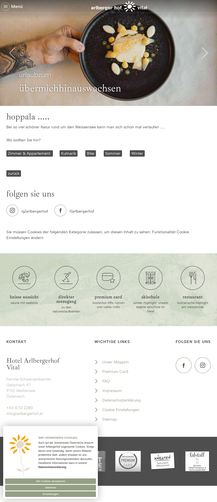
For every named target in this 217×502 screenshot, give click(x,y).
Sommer (112, 153)
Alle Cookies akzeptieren (50, 481)
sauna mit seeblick (24, 303)
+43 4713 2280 (19, 407)
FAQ (106, 381)
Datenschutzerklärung (121, 400)
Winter (137, 153)
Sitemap (109, 419)
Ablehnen (50, 487)
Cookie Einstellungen (120, 409)
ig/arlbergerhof (34, 211)
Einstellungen (50, 494)
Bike (90, 153)
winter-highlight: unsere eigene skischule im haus (150, 307)
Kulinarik (68, 153)
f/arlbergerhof (82, 211)
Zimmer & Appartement (29, 153)
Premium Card (115, 371)
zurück (13, 173)
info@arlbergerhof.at (24, 413)
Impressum (112, 390)
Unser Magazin (115, 362)
